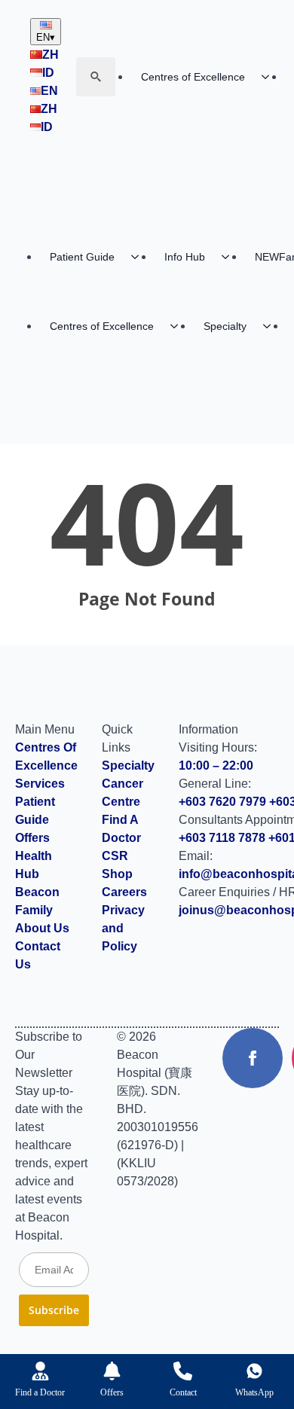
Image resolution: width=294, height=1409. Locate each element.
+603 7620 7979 (222, 801)
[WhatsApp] (254, 1371)
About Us (42, 928)
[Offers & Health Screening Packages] (112, 1371)
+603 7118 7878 (222, 837)
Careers (124, 892)
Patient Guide (82, 257)
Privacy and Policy (123, 928)
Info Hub (184, 257)
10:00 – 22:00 (216, 765)
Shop (117, 874)
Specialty (225, 326)
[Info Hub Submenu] (230, 257)
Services (40, 783)
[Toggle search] (95, 76)
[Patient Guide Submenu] (139, 257)
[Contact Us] (182, 1371)
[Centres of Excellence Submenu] (270, 77)
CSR (115, 855)
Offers (32, 837)
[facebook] (252, 1058)
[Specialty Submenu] (271, 326)
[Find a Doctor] (40, 1371)
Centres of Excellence (193, 77)
